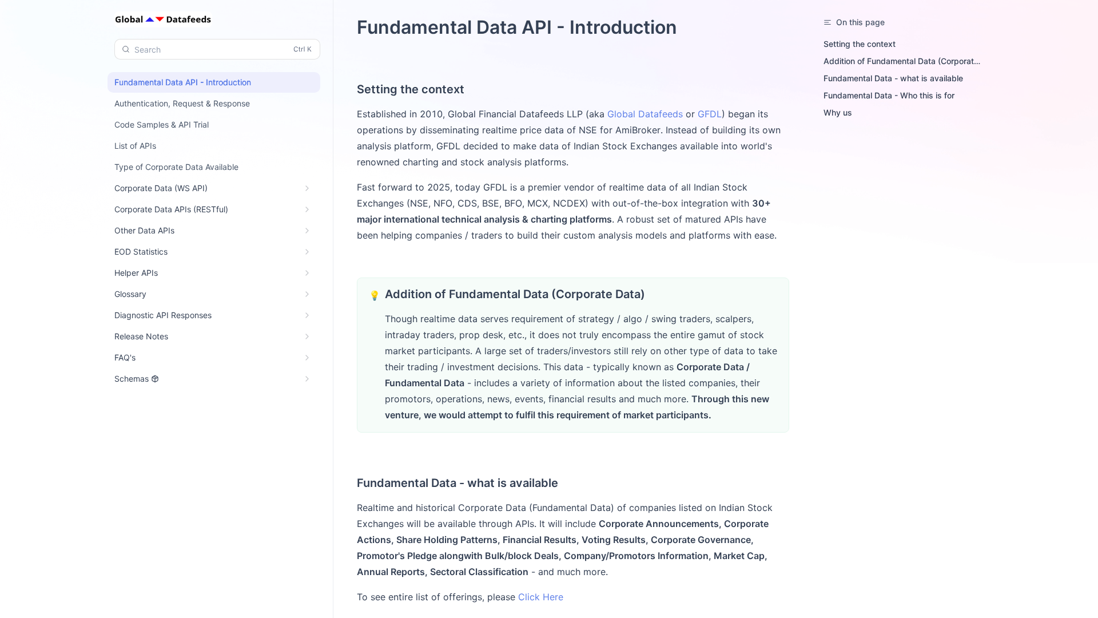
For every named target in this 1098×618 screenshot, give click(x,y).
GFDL (710, 114)
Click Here (540, 597)
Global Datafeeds (645, 114)
